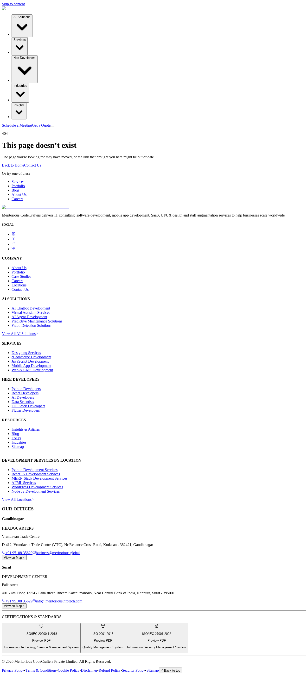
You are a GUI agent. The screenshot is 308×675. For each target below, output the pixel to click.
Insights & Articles (26, 429)
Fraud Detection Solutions (31, 325)
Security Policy (133, 670)
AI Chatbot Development (31, 308)
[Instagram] (13, 244)
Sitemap (18, 447)
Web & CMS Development (32, 370)
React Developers (25, 393)
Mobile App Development (31, 366)
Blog (15, 190)
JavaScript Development (30, 361)
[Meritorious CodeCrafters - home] (27, 8)
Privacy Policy (13, 670)
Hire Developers (24, 58)
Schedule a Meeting (17, 125)
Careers (17, 199)
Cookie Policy (68, 670)
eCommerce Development (31, 357)
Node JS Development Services (36, 491)
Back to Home (13, 165)
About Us (19, 194)
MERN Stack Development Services (39, 478)
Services (19, 40)
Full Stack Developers (28, 406)
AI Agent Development (29, 317)
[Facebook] (13, 239)
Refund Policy (110, 670)
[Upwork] (13, 249)
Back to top (172, 670)
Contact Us (32, 165)
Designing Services (26, 353)
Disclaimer (89, 670)
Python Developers (26, 389)
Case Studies (21, 276)
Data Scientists (23, 402)
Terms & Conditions (41, 670)
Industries (20, 85)
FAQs (16, 438)
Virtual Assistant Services (31, 312)
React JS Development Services (36, 474)
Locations (19, 285)
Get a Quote (41, 125)
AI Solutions (22, 17)
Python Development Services (35, 470)
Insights (19, 105)
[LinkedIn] (13, 234)
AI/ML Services (24, 483)
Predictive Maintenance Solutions (37, 321)
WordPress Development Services (37, 487)
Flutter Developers (26, 410)
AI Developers (23, 397)
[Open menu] (52, 126)
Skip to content (13, 4)
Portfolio (18, 186)
